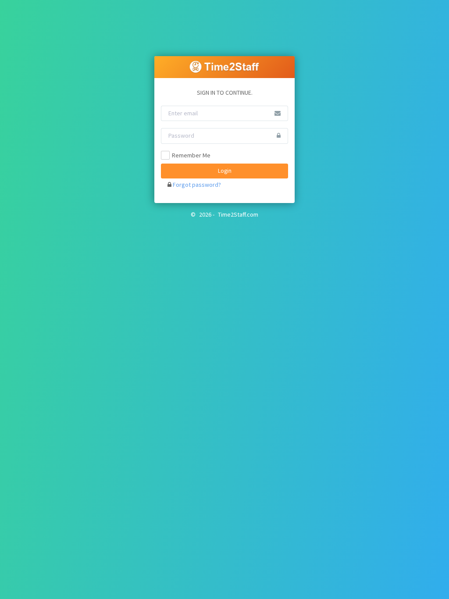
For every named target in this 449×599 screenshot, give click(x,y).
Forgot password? (197, 185)
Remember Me (191, 155)
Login (225, 171)
